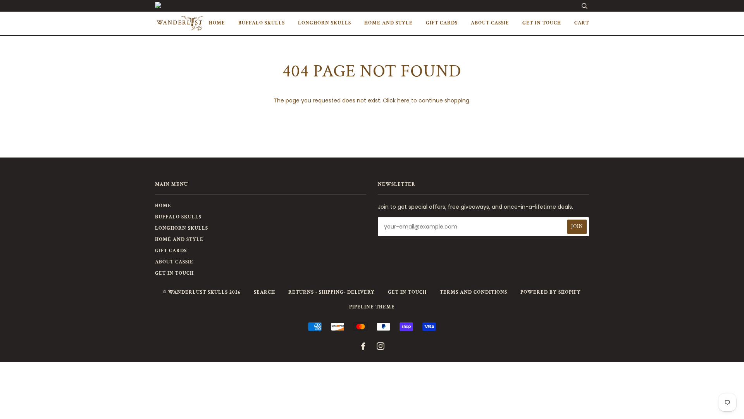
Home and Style (388, 23)
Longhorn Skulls (324, 23)
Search (264, 292)
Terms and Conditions (473, 292)
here (403, 100)
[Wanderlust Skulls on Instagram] (381, 348)
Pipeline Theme (372, 307)
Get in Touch (541, 23)
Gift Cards (442, 23)
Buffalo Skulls (261, 23)
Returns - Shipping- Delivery (331, 292)
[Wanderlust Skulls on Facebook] (363, 348)
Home (217, 23)
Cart (581, 23)
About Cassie (490, 23)
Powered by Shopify (550, 292)
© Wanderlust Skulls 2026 (202, 292)
